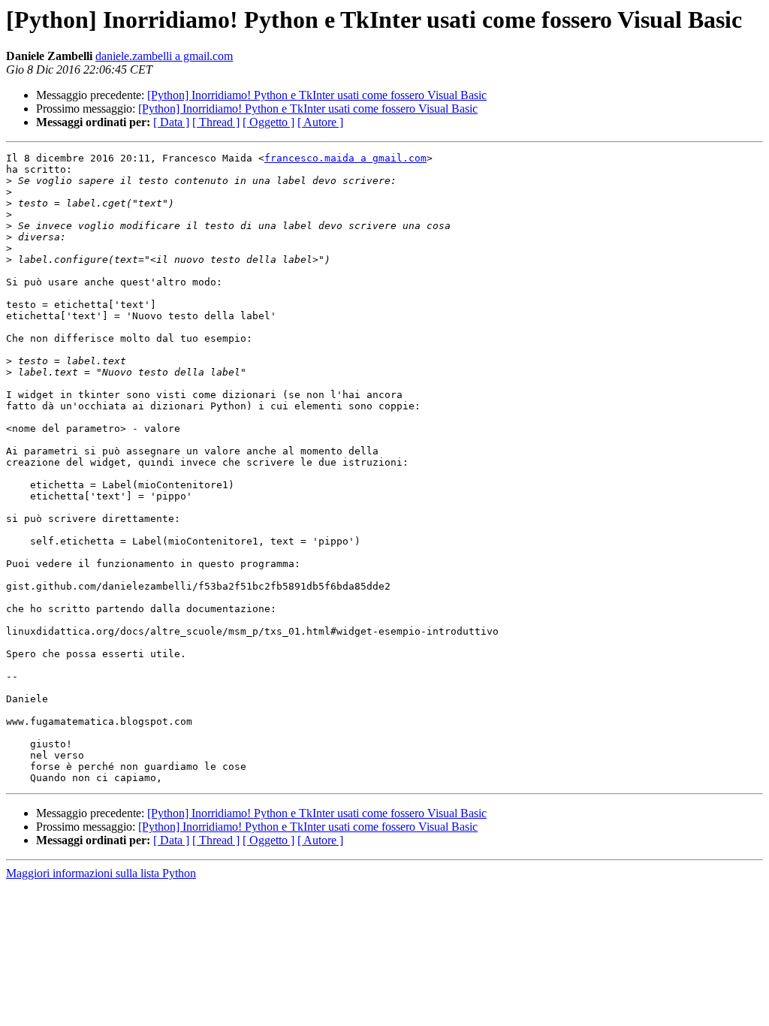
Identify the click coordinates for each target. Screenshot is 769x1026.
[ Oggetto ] (268, 122)
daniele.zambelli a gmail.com (164, 56)
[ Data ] (171, 122)
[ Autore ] (320, 122)
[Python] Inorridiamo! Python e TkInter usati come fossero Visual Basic (317, 95)
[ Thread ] (216, 122)
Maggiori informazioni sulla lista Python (101, 873)
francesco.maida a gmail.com (345, 158)
